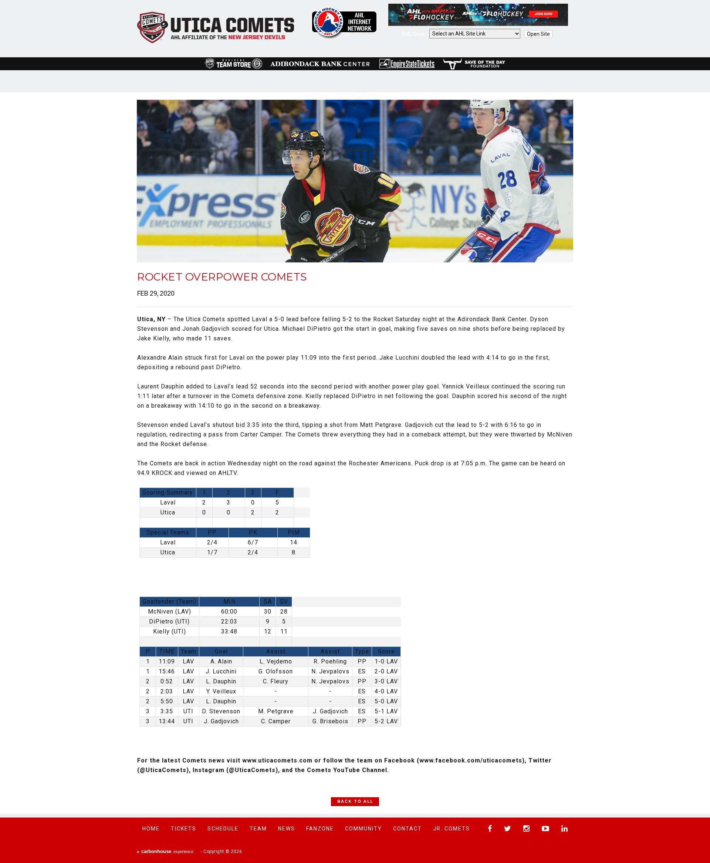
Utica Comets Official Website (216, 28)
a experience (165, 851)
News (286, 829)
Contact (407, 829)
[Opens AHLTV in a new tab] (478, 24)
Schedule (223, 829)
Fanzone (320, 829)
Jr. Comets (451, 829)
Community (363, 829)
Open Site (538, 34)
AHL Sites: (414, 34)
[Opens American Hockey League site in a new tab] (344, 22)
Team (258, 829)
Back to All (355, 801)
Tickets (183, 829)
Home (151, 829)
